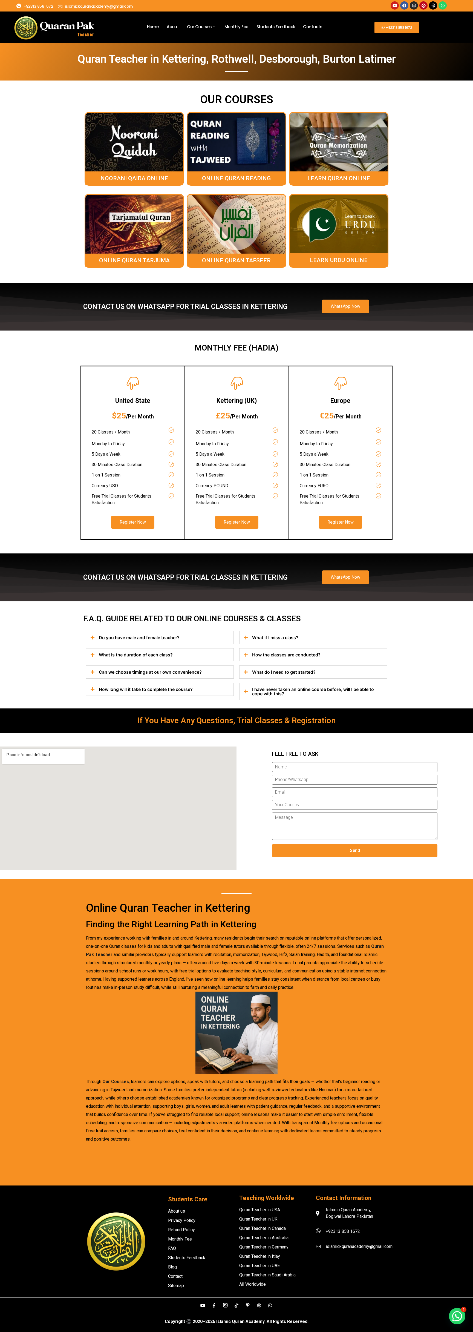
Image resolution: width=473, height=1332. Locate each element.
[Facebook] (404, 5)
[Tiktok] (236, 1305)
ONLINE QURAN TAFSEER (236, 260)
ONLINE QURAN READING (236, 178)
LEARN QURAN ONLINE (338, 178)
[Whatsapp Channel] (270, 1305)
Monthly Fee (236, 27)
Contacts (312, 27)
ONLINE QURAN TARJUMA (134, 260)
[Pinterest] (423, 5)
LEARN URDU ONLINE (339, 260)
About (173, 27)
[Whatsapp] (443, 5)
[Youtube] (395, 5)
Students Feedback (275, 27)
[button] (457, 1316)
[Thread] (259, 1305)
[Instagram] (414, 5)
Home (153, 27)
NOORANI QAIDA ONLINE (134, 178)
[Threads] (433, 5)
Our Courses (199, 27)
